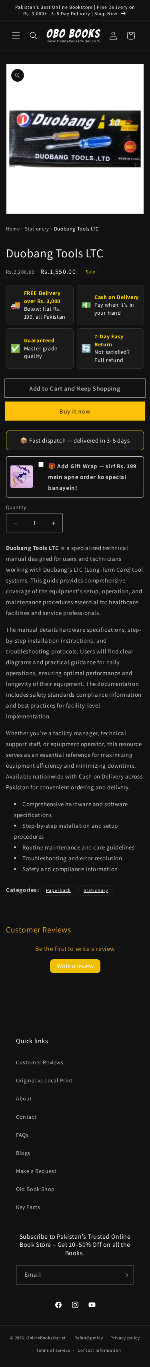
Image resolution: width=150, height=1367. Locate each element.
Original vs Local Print (44, 1080)
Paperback (58, 890)
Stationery (37, 228)
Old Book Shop (35, 1189)
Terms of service (53, 1350)
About (24, 1098)
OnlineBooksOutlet (46, 1338)
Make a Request (36, 1171)
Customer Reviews (40, 1062)
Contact (26, 1116)
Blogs (23, 1153)
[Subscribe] (125, 1275)
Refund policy (88, 1338)
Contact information (99, 1350)
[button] (16, 35)
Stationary (96, 890)
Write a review (75, 966)
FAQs (22, 1134)
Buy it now (75, 411)
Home (13, 228)
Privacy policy (125, 1338)
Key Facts (28, 1207)
